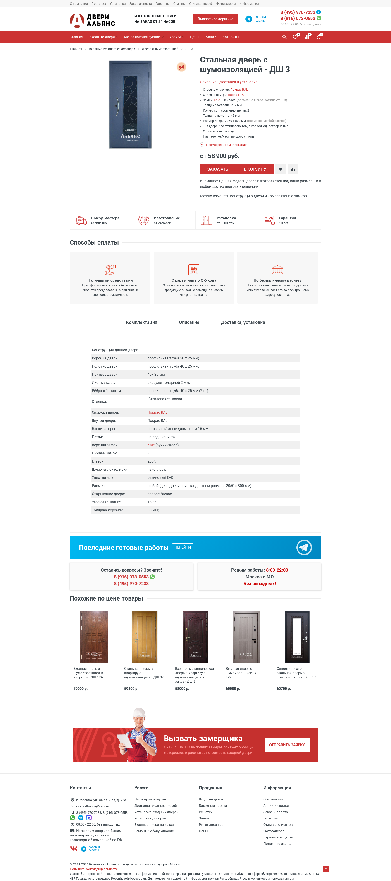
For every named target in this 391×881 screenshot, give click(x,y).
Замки (204, 818)
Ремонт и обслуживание (154, 831)
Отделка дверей (201, 3)
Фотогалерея (226, 3)
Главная (76, 49)
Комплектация (141, 322)
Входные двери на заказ (154, 825)
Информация (249, 3)
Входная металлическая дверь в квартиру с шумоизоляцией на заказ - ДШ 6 (194, 675)
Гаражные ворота (213, 806)
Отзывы (179, 3)
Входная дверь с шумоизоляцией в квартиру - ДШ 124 (88, 673)
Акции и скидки (276, 806)
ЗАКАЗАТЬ (217, 169)
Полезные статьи (277, 844)
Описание (208, 82)
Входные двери (211, 799)
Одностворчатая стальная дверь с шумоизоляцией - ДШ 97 (296, 673)
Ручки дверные (211, 825)
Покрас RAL (239, 89)
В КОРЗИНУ (255, 169)
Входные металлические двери (112, 49)
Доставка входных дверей (155, 806)
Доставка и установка (238, 82)
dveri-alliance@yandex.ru (94, 806)
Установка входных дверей (156, 812)
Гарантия (163, 3)
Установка (118, 3)
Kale (217, 100)
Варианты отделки (278, 837)
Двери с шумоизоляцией (160, 49)
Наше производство (150, 799)
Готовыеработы (261, 19)
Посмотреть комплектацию (226, 145)
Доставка (98, 3)
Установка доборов (150, 818)
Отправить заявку (287, 745)
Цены (203, 831)
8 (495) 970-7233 (298, 12)
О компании (79, 3)
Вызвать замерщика (216, 19)
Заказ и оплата (140, 3)
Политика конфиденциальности (94, 869)
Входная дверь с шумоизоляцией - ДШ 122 (243, 673)
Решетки (206, 812)
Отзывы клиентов (278, 825)
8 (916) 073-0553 (298, 18)
